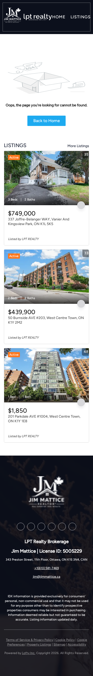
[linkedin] (31, 526)
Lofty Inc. (28, 653)
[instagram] (41, 526)
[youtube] (52, 526)
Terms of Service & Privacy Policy (29, 640)
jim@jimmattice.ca (46, 576)
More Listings (78, 146)
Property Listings (39, 644)
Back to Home (46, 120)
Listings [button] (81, 16)
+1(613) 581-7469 (46, 568)
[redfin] (72, 526)
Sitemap (59, 644)
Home (58, 16)
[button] (12, 17)
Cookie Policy (65, 640)
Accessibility (77, 644)
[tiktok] (62, 526)
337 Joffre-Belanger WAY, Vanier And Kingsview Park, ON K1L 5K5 (38, 221)
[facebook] (21, 526)
